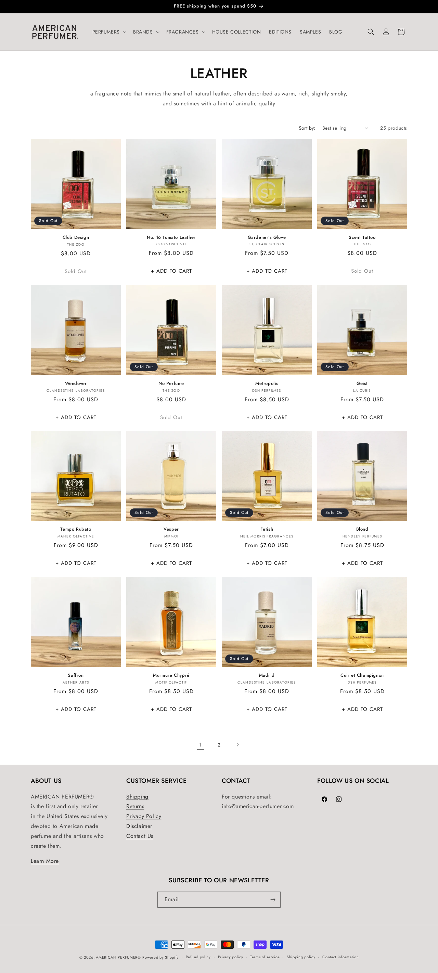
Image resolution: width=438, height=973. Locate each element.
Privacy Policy (143, 816)
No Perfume (171, 384)
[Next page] (237, 744)
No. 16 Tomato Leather (171, 238)
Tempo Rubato (75, 529)
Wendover (76, 384)
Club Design (76, 238)
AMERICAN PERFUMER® (118, 957)
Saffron (75, 675)
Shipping (137, 797)
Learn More (45, 861)
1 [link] (200, 745)
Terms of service (265, 957)
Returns (135, 806)
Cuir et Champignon (362, 675)
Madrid (267, 675)
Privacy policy (230, 957)
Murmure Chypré (171, 675)
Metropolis (266, 384)
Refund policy (198, 957)
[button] (108, 32)
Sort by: (307, 128)
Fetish (266, 529)
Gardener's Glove (267, 238)
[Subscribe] (272, 900)
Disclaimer (139, 826)
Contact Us (139, 836)
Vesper (171, 529)
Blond (362, 529)
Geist (362, 384)
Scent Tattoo (362, 238)
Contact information (340, 957)
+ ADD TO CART (171, 271)
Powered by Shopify (160, 957)
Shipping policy (301, 957)
